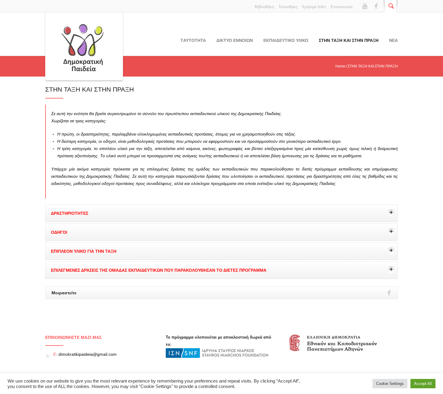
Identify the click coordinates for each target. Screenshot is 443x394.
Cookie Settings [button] (390, 383)
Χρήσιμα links (314, 7)
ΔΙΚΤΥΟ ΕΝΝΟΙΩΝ (234, 40)
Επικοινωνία (342, 7)
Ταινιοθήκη (287, 7)
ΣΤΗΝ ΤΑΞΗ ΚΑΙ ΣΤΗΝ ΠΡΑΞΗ (349, 40)
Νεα (393, 40)
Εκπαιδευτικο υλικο (285, 40)
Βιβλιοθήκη (264, 7)
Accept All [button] (423, 383)
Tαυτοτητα (193, 40)
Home (340, 66)
